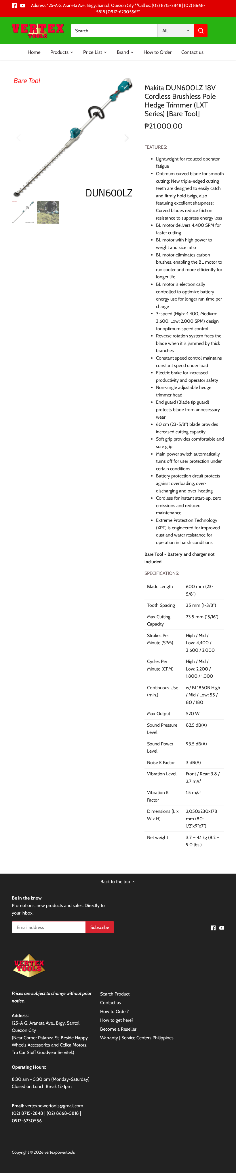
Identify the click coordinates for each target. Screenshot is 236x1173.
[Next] (119, 137)
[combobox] (114, 30)
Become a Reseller (118, 1029)
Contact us (110, 1002)
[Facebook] (14, 5)
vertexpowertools (59, 1152)
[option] (73, 137)
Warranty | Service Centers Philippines (137, 1037)
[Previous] (26, 137)
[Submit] (201, 30)
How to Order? (114, 1011)
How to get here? (116, 1020)
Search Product (115, 994)
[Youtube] (22, 5)
